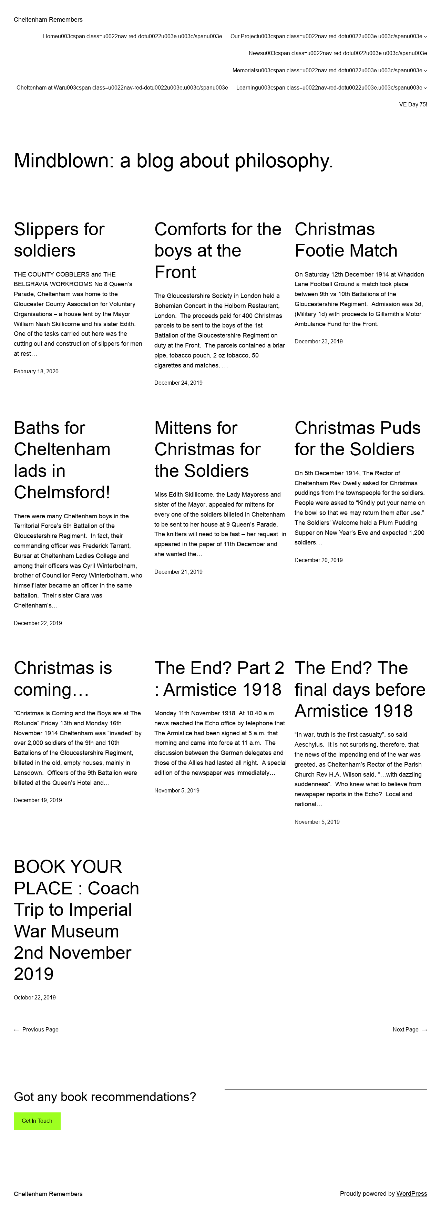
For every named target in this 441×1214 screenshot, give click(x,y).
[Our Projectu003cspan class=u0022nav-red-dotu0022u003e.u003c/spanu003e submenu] (425, 36)
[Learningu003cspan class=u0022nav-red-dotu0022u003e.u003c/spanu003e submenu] (425, 88)
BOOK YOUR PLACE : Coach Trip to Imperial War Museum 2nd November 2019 (77, 920)
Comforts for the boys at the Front (218, 250)
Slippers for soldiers (59, 240)
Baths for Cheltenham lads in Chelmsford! (62, 459)
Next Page (410, 1029)
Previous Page (36, 1029)
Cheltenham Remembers (48, 19)
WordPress (412, 1193)
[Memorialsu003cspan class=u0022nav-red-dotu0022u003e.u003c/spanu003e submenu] (425, 70)
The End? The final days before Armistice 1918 (360, 689)
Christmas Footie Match (346, 240)
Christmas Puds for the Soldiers (358, 438)
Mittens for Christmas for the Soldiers (207, 449)
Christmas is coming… (63, 678)
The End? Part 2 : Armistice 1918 (219, 678)
